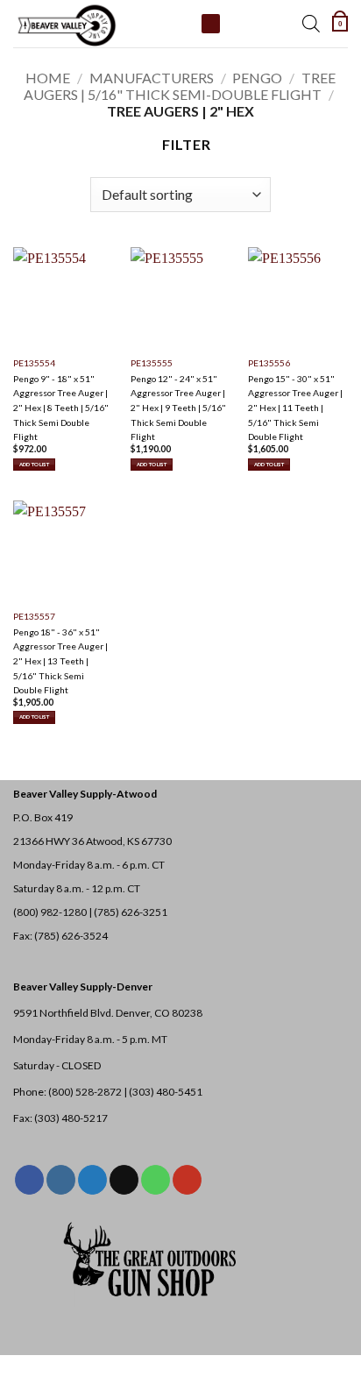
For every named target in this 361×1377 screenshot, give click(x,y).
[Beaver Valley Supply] (100, 23)
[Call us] (155, 1180)
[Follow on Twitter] (92, 1180)
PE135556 (269, 363)
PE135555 (152, 363)
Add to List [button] (34, 464)
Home (47, 77)
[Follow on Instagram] (60, 1180)
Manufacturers (151, 77)
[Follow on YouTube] (187, 1180)
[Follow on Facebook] (29, 1180)
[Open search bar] (311, 23)
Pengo (257, 77)
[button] (340, 23)
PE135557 (34, 616)
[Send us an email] (124, 1180)
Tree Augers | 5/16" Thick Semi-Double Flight (180, 86)
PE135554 (34, 363)
